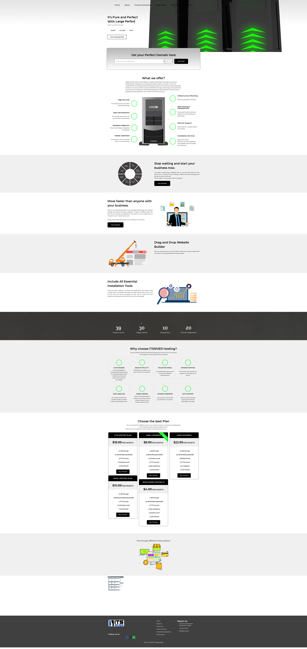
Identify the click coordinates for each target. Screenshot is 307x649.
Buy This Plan (123, 471)
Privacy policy (159, 642)
